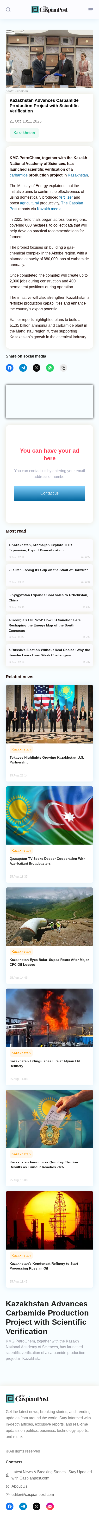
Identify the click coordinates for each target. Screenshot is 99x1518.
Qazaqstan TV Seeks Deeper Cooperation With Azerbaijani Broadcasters (48, 861)
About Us (19, 1486)
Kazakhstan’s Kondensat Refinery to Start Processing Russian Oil (44, 1266)
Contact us (49, 493)
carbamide (19, 175)
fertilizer (66, 197)
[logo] (49, 9)
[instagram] (50, 1506)
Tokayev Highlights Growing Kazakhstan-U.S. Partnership (47, 760)
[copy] (63, 368)
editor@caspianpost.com (33, 1494)
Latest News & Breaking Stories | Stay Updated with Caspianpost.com (52, 1475)
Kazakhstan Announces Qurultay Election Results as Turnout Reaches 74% (44, 1164)
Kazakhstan (24, 133)
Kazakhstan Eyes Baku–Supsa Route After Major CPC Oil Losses (49, 962)
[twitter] (36, 368)
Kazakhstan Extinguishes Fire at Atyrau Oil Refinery (45, 1063)
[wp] (50, 368)
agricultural (29, 203)
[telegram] (23, 368)
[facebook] (9, 368)
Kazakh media (49, 209)
